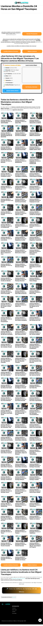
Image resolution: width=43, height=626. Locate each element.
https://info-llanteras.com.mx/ (18, 578)
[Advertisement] (21, 21)
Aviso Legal (14, 609)
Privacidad (14, 613)
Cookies (13, 611)
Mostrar (13, 597)
